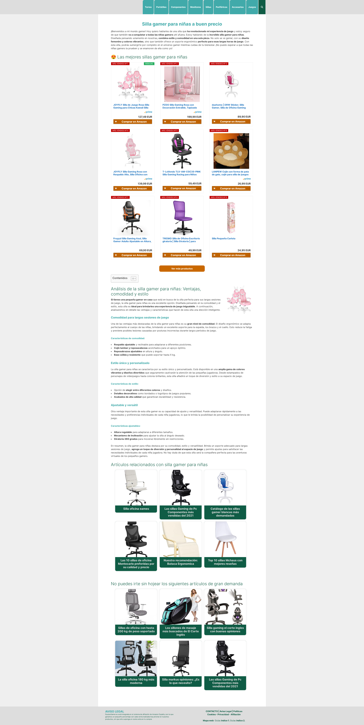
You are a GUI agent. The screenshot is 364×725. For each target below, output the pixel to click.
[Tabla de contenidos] (133, 278)
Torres (148, 7)
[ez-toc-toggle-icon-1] (132, 278)
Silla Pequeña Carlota (223, 238)
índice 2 (240, 720)
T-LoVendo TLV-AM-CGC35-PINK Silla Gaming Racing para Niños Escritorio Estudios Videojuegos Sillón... (182, 173)
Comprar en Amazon (134, 121)
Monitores (195, 7)
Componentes (178, 7)
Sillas (208, 7)
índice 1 (225, 720)
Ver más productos (182, 268)
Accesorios (238, 7)
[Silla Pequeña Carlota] (231, 218)
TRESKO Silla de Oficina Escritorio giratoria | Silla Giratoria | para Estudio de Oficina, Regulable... (181, 240)
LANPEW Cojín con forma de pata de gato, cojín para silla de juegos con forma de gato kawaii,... (230, 173)
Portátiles (161, 7)
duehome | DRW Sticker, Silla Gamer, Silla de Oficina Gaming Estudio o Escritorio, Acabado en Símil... (230, 106)
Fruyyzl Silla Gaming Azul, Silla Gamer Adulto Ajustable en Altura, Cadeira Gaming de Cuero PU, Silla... (132, 240)
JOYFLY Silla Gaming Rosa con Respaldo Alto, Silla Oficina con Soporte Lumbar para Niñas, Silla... (132, 173)
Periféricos (221, 7)
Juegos (252, 7)
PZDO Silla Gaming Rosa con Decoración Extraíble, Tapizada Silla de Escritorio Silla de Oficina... (182, 106)
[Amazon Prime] (148, 112)
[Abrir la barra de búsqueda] (261, 7)
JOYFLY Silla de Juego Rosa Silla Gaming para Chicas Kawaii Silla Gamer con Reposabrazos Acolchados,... (131, 106)
